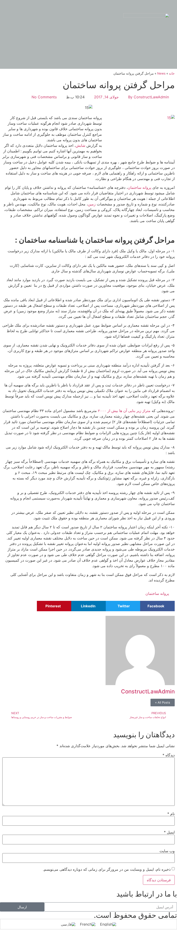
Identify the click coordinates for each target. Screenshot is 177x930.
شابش (80, 145)
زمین (92, 204)
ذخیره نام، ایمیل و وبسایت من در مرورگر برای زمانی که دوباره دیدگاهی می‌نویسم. (107, 869)
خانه (172, 73)
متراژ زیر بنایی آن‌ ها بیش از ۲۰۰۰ (125, 410)
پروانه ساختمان (139, 187)
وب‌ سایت (167, 851)
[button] (88, 22)
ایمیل (169, 832)
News (161, 73)
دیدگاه (168, 755)
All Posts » (162, 702)
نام (171, 814)
